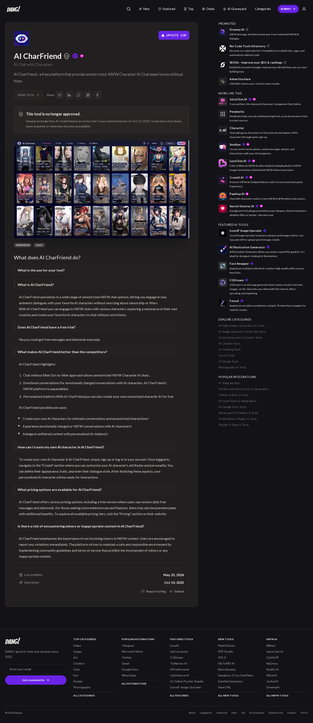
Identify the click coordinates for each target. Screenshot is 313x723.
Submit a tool (275, 712)
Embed (179, 591)
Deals (210, 9)
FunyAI (174, 645)
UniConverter (179, 651)
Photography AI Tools (232, 367)
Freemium (23, 245)
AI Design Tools (228, 361)
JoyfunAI (272, 681)
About (192, 712)
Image (77, 651)
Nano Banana (226, 669)
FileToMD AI (226, 663)
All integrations (134, 683)
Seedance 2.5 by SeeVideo (235, 675)
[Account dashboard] (304, 9)
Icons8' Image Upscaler (185, 687)
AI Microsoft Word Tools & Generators (243, 389)
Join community (33, 680)
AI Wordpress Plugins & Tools (237, 418)
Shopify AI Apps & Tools (233, 424)
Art (75, 657)
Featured (168, 9)
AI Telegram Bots (229, 383)
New (146, 9)
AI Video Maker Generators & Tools (241, 325)
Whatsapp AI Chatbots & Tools (238, 413)
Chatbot (79, 663)
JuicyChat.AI (274, 651)
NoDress (272, 663)
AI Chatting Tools (229, 349)
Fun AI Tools (226, 355)
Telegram (128, 645)
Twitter (127, 657)
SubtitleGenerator (230, 681)
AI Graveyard (236, 9)
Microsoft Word (132, 651)
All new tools (228, 695)
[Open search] (128, 9)
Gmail (125, 663)
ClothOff (272, 657)
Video (77, 645)
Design (78, 681)
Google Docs (130, 669)
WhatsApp (129, 675)
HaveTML (224, 687)
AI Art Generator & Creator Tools (240, 337)
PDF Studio (225, 651)
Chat (39, 245)
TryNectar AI (178, 663)
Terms (304, 712)
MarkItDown (226, 645)
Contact (291, 712)
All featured (179, 695)
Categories (263, 9)
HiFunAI (271, 675)
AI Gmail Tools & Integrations (237, 401)
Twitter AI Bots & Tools (233, 395)
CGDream (176, 657)
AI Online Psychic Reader (187, 681)
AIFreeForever (179, 669)
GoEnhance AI (179, 675)
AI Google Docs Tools (232, 407)
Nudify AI (272, 669)
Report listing (156, 591)
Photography (82, 687)
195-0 (222, 657)
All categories (84, 695)
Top (191, 9)
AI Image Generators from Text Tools (242, 331)
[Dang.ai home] (12, 9)
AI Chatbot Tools (229, 343)
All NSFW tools (277, 695)
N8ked (270, 645)
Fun (75, 675)
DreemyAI (273, 687)
